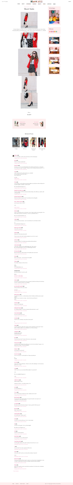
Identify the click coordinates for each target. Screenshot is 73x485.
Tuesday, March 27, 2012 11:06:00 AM (20, 284)
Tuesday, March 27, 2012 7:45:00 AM (20, 242)
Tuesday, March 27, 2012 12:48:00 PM (20, 329)
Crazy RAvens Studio (17, 441)
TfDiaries (55, 483)
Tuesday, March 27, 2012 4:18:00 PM (20, 406)
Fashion (34, 3)
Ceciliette (15, 318)
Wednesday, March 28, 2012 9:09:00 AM (21, 444)
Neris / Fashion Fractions (18, 201)
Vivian (15, 171)
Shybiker (15, 232)
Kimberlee (16, 302)
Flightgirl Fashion (16, 178)
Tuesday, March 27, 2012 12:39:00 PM (20, 323)
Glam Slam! (16, 165)
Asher (15, 418)
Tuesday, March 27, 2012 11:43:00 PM (20, 439)
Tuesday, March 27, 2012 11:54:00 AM (20, 310)
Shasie (15, 465)
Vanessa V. (16, 348)
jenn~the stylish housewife (18, 286)
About (23, 3)
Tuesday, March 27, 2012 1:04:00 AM (20, 179)
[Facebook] (50, 31)
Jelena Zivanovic (17, 294)
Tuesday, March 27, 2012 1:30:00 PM (20, 377)
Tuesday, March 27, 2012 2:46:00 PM (20, 390)
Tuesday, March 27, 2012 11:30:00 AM (20, 300)
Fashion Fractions (16, 207)
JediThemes (59, 483)
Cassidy (15, 325)
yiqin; (15, 387)
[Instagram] (51, 31)
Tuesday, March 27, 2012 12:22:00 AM (20, 158)
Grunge (16, 148)
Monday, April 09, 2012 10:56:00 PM (20, 468)
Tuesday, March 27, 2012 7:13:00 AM (20, 230)
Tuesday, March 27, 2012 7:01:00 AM (20, 217)
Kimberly (15, 211)
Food (44, 3)
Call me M (16, 239)
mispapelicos (16, 331)
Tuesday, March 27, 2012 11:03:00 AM (20, 277)
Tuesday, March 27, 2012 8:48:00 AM (20, 254)
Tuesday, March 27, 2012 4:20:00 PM (20, 411)
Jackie (15, 160)
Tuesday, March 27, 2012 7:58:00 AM (20, 248)
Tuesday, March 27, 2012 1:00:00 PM (20, 346)
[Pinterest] (53, 31)
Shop (54, 3)
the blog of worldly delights (18, 275)
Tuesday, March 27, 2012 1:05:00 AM (20, 188)
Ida (14, 423)
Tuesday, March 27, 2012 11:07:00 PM (20, 429)
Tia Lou (15, 392)
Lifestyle (49, 3)
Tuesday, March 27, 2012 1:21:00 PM (20, 360)
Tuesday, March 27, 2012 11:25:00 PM (20, 434)
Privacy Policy (22, 483)
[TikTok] (54, 31)
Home (18, 3)
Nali (15, 431)
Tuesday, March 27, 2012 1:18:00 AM (20, 194)
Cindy (15, 368)
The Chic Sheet (16, 354)
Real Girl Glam (16, 458)
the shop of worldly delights (18, 276)
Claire (15, 182)
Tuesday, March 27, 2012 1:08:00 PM (20, 351)
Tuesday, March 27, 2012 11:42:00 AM (20, 305)
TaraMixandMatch (17, 413)
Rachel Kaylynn (16, 436)
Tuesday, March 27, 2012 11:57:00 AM (20, 315)
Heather (15, 219)
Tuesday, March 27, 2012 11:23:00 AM (20, 292)
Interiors (28, 3)
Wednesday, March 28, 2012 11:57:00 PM (21, 456)
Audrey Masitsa (16, 245)
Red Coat (24, 148)
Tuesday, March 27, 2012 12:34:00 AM (20, 163)
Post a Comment (15, 471)
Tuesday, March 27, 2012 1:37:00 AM (20, 199)
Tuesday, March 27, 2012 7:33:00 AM (20, 237)
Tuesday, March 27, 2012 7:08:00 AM (20, 225)
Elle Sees (15, 408)
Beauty (39, 3)
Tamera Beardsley (17, 313)
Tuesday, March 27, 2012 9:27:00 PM (20, 421)
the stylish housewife (17, 290)
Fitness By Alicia (17, 342)
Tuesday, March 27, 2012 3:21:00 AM (20, 208)
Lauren (15, 451)
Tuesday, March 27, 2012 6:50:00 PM (20, 416)
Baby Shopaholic (17, 397)
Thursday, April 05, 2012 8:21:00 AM (20, 462)
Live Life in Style (19, 467)
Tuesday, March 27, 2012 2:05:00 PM (20, 385)
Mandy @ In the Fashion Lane (19, 190)
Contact (17, 483)
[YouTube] (56, 31)
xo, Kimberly (16, 403)
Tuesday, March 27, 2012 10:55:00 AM (20, 268)
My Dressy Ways (17, 251)
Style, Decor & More (17, 227)
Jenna (15, 337)
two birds (15, 362)
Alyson (15, 256)
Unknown (15, 155)
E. (14, 446)
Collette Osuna (16, 380)
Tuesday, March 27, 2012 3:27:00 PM (20, 395)
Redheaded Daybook (17, 307)
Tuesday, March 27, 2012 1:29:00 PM (20, 366)
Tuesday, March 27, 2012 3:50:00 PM (20, 401)
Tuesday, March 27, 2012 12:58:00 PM (20, 335)
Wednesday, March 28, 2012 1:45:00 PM (21, 449)
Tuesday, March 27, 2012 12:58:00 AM (20, 169)
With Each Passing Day (18, 196)
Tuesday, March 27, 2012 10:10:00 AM (20, 259)
